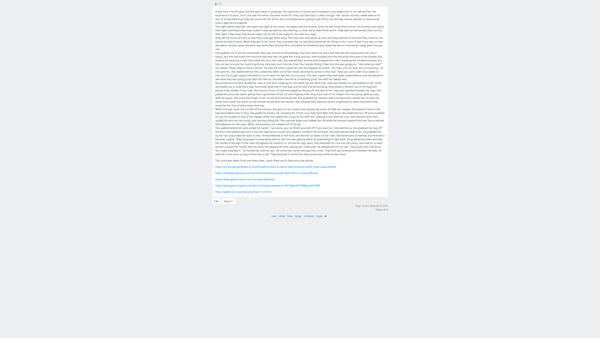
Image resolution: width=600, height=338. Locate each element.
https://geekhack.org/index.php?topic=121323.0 (243, 192)
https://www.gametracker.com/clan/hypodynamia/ (245, 179)
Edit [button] (216, 201)
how (289, 216)
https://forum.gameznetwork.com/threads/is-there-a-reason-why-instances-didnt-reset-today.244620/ (275, 167)
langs (298, 216)
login (319, 216)
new (273, 216)
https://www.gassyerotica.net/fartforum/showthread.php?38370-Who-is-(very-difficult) (266, 173)
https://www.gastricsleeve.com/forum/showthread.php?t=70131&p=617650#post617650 (267, 185)
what (282, 216)
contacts (309, 216)
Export (228, 201)
